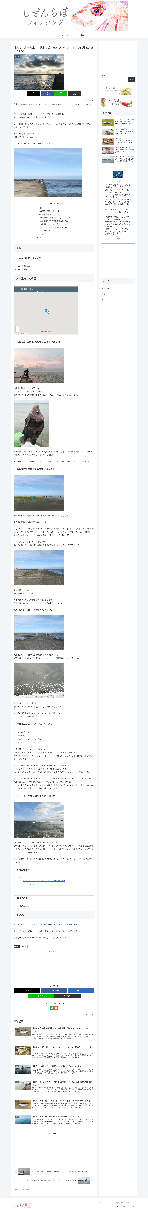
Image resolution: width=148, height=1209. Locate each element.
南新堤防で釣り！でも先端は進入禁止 (54, 221)
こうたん (118, 181)
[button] (74, 93)
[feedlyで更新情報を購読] (52, 1008)
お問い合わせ (120, 1203)
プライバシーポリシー (107, 1203)
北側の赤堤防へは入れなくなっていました (55, 218)
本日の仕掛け (45, 231)
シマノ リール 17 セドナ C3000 (31, 884)
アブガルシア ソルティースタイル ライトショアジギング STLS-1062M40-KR (44, 881)
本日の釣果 (44, 234)
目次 (51, 203)
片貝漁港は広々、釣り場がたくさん (53, 224)
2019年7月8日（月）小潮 (49, 211)
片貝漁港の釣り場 (44, 214)
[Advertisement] (54, 967)
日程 (40, 208)
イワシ (25, 946)
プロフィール (131, 1203)
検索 (103, 76)
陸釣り (18, 946)
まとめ (40, 237)
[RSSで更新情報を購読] (56, 1008)
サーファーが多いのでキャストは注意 (54, 227)
